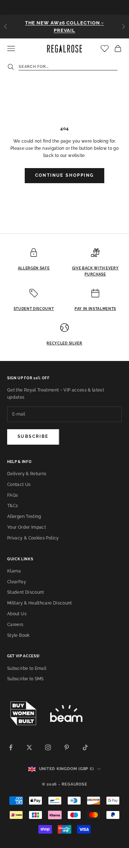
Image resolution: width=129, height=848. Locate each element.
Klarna (14, 571)
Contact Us (19, 484)
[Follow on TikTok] (85, 747)
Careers (15, 624)
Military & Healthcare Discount (39, 603)
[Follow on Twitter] (29, 747)
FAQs (12, 495)
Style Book (18, 635)
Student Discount (25, 592)
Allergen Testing (24, 516)
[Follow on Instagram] (48, 747)
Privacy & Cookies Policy (33, 538)
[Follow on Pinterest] (66, 747)
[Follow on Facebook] (10, 747)
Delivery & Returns (26, 473)
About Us (17, 613)
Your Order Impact (26, 527)
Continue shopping (64, 175)
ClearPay (16, 581)
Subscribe (33, 436)
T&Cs (12, 505)
